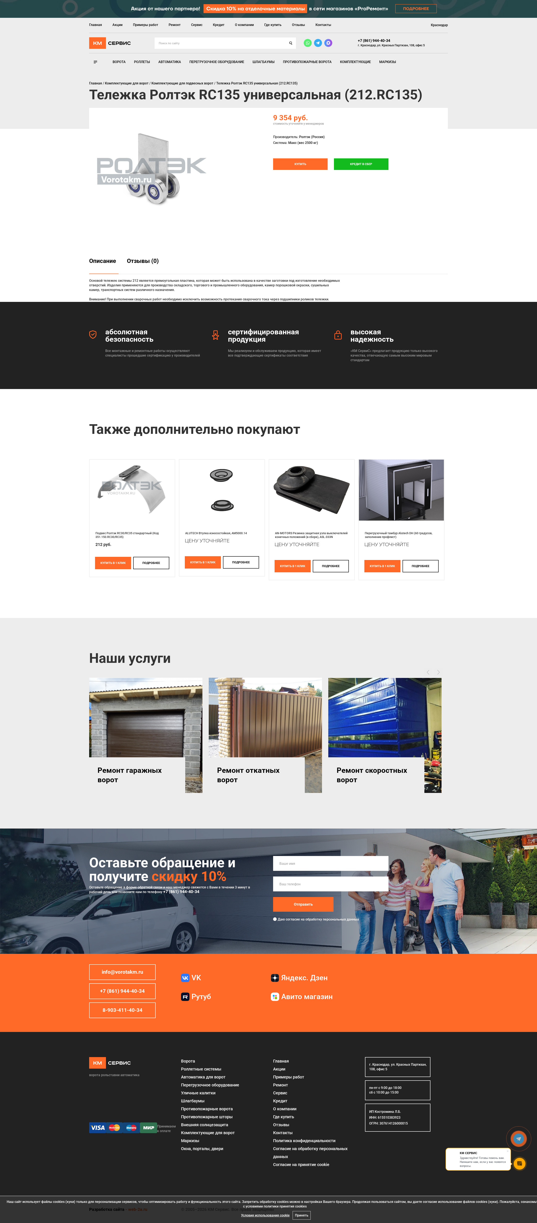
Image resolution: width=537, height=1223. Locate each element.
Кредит (218, 25)
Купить (300, 164)
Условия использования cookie (265, 1215)
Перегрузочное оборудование (216, 62)
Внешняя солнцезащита (204, 1124)
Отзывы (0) (143, 260)
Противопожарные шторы (207, 1116)
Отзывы (298, 25)
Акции (117, 25)
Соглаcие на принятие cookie (301, 1164)
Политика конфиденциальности (304, 1140)
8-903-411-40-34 (122, 1010)
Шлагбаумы (264, 62)
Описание (102, 260)
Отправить (303, 904)
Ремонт (175, 25)
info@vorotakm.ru (122, 972)
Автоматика (169, 62)
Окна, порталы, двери (202, 1148)
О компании (244, 25)
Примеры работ (145, 25)
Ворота (119, 62)
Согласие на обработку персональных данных (310, 1152)
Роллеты (142, 62)
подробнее (151, 563)
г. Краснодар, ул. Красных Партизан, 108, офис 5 (391, 45)
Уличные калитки (198, 1092)
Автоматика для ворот (203, 1076)
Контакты (323, 25)
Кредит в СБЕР (361, 164)
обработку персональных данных (332, 919)
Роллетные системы (201, 1069)
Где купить (273, 25)
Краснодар (439, 25)
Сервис (196, 25)
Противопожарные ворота (307, 62)
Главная (95, 25)
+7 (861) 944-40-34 (374, 40)
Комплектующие (355, 62)
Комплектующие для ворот (208, 1132)
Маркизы (387, 62)
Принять (301, 1215)
